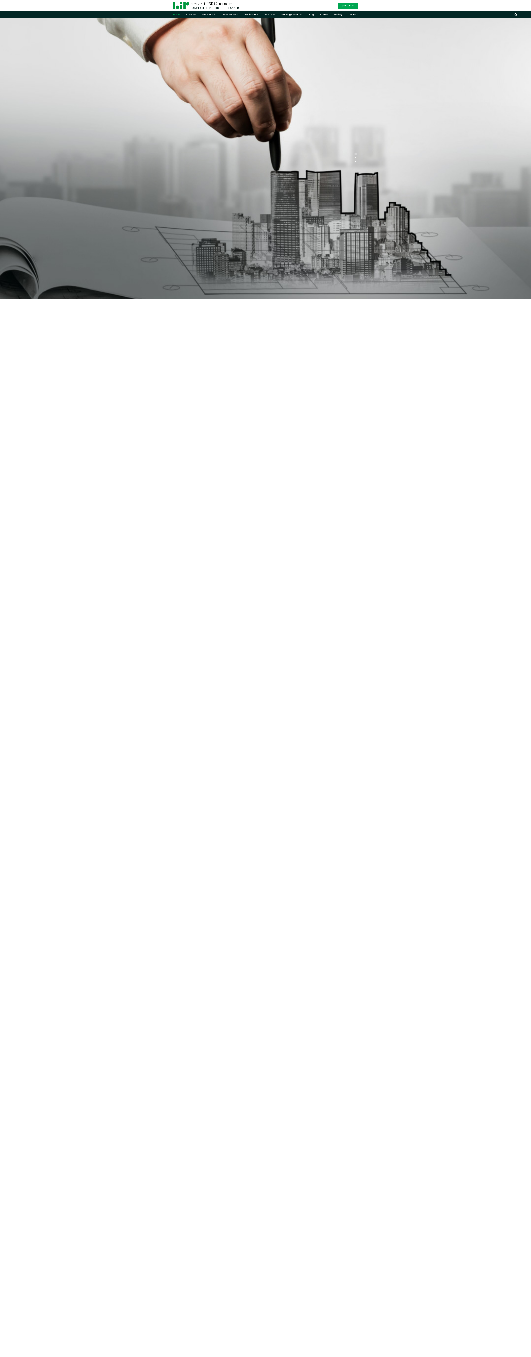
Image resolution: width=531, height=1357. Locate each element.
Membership (209, 14)
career (324, 14)
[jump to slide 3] (355, 161)
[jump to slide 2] (355, 158)
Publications (251, 14)
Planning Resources (292, 14)
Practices (270, 14)
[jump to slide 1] (355, 154)
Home (176, 14)
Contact (353, 14)
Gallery (338, 14)
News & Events (231, 14)
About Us (191, 14)
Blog (311, 14)
